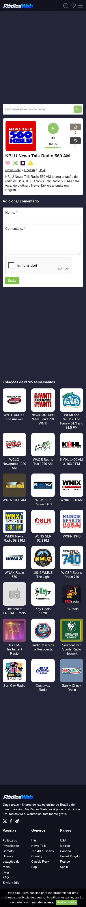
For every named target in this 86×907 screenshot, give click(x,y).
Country (36, 856)
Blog (6, 872)
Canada (65, 851)
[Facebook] (12, 820)
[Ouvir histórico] (64, 5)
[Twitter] (6, 820)
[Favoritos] (72, 5)
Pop (34, 867)
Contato (8, 851)
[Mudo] (53, 137)
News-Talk (13, 170)
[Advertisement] (43, 57)
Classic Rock (40, 861)
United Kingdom (71, 856)
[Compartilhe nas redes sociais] (23, 163)
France (65, 861)
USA (42, 170)
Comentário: (15, 228)
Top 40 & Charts (42, 851)
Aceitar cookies (67, 902)
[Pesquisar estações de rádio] (78, 109)
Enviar (12, 280)
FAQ (6, 877)
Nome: (11, 212)
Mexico (65, 845)
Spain (64, 867)
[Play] (53, 129)
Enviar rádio (11, 882)
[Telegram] (17, 820)
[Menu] (79, 5)
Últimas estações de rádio (11, 861)
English (29, 170)
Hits (34, 840)
